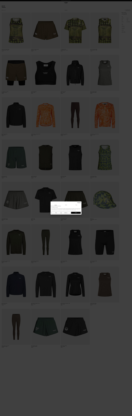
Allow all (76, 212)
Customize (65, 212)
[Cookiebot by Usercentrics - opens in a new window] (78, 202)
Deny (56, 212)
